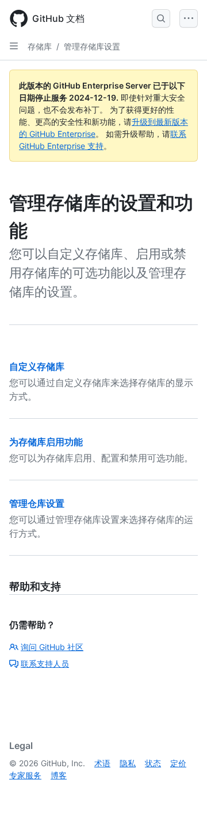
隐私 (128, 763)
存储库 (40, 46)
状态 (153, 763)
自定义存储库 (36, 366)
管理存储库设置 (92, 46)
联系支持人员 (45, 663)
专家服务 (25, 775)
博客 (59, 775)
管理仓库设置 (36, 503)
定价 (178, 763)
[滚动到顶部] (181, 792)
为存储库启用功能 (46, 442)
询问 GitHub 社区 (52, 647)
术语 (102, 763)
